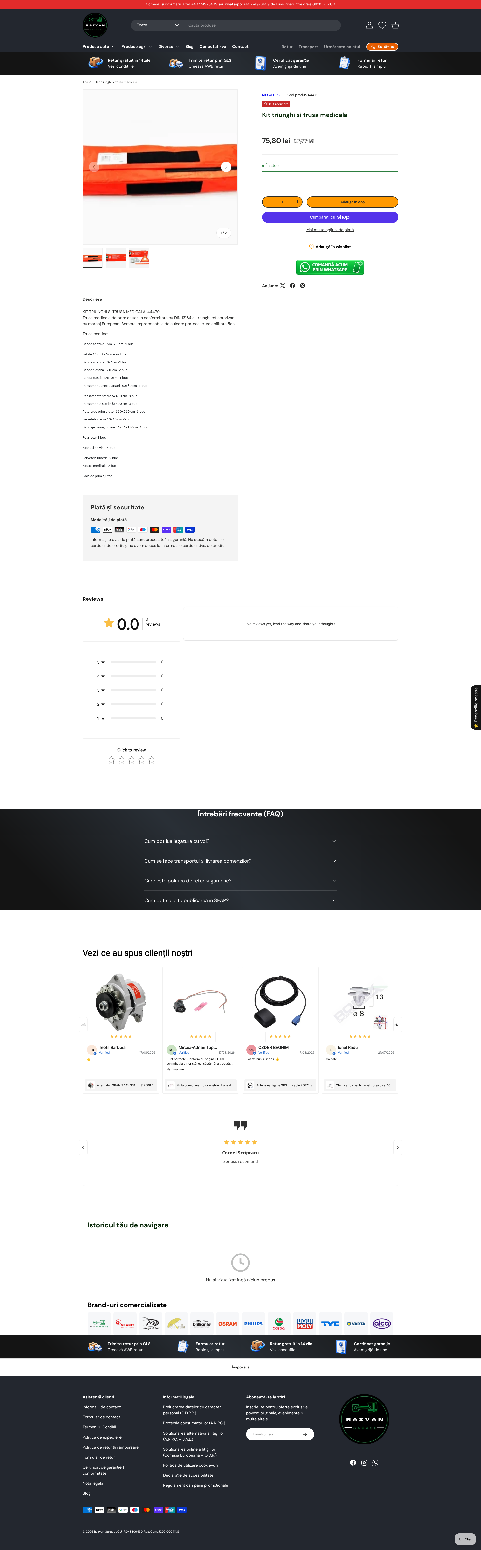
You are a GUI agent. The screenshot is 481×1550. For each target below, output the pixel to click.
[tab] (92, 299)
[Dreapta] (397, 1147)
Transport (308, 46)
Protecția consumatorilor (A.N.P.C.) (194, 1423)
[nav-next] (397, 1024)
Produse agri (133, 46)
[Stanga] (83, 1147)
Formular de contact (101, 1417)
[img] (121, 1037)
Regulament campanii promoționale (195, 1485)
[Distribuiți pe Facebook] (293, 286)
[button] (395, 25)
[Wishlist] (382, 25)
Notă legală (93, 1483)
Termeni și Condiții (99, 1427)
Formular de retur (99, 1457)
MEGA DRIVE (272, 95)
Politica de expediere (102, 1437)
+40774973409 (204, 4)
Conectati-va (213, 46)
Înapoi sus (240, 1367)
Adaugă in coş (352, 201)
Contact (240, 46)
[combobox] (236, 25)
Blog (189, 46)
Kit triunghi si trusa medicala (116, 82)
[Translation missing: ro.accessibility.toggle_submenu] (113, 46)
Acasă (87, 82)
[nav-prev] (83, 1024)
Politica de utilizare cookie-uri (190, 1465)
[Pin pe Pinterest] (303, 286)
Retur (287, 46)
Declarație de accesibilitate (188, 1475)
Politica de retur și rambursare (111, 1447)
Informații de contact (102, 1407)
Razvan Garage (104, 1532)
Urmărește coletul (342, 46)
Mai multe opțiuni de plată (330, 229)
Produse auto (96, 46)
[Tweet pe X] (283, 286)
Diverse (165, 46)
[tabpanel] (160, 396)
